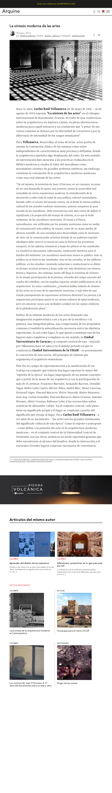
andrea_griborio (52, 35)
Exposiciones (63, 643)
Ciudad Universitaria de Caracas (42, 459)
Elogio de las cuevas (67, 683)
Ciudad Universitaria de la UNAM (67, 459)
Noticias (61, 590)
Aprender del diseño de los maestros (29, 563)
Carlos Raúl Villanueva (22, 459)
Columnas (14, 559)
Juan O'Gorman (86, 459)
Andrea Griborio (28, 35)
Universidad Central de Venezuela (39, 461)
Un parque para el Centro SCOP (73, 631)
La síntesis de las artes (18, 461)
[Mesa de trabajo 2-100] (56, 503)
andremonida (78, 35)
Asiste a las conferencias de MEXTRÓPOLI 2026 (56, 4)
